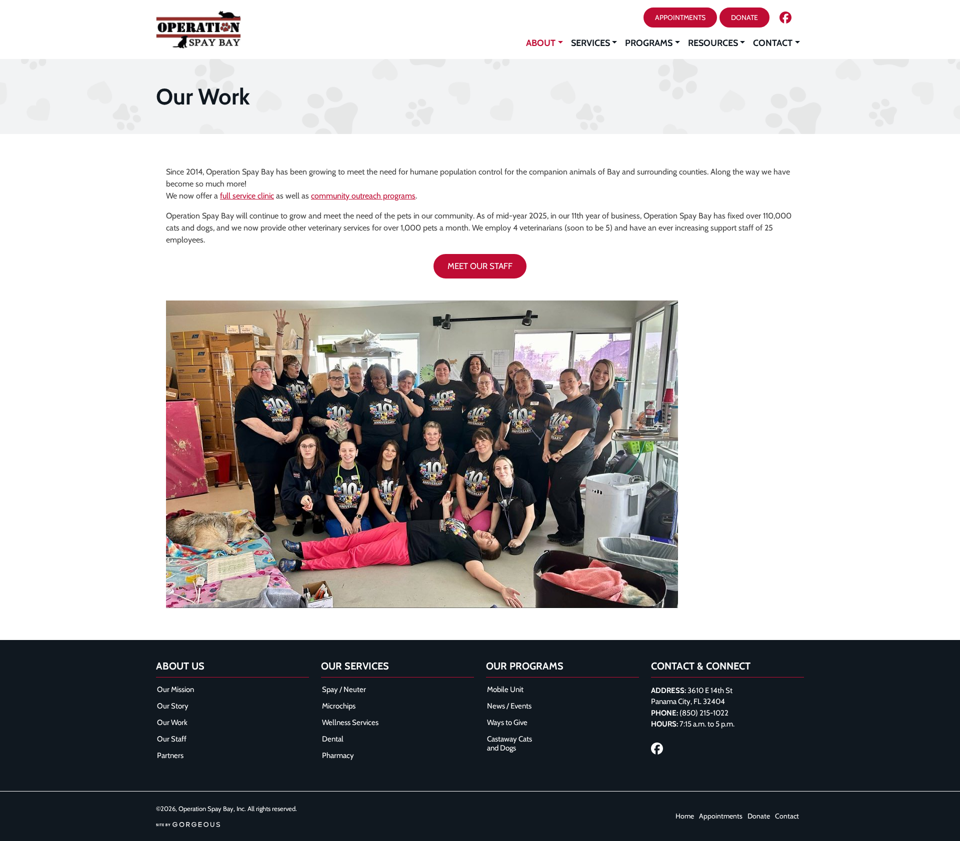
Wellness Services (350, 722)
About (541, 43)
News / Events (509, 706)
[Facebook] (786, 18)
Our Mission (175, 689)
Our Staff (171, 739)
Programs (648, 43)
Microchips (339, 706)
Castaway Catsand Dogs (509, 743)
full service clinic (247, 195)
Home (685, 816)
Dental (333, 739)
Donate (759, 816)
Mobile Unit (505, 689)
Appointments (680, 17)
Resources (713, 43)
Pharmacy (338, 755)
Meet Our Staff (480, 266)
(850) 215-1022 (704, 713)
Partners (170, 755)
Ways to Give (507, 722)
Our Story (172, 706)
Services (590, 43)
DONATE (744, 17)
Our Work (172, 722)
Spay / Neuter (344, 689)
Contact (772, 43)
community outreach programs (363, 195)
